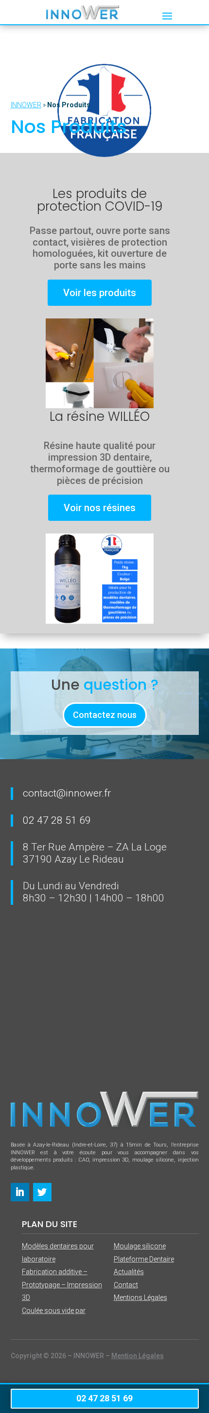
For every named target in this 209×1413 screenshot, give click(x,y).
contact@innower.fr (67, 793)
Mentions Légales (140, 1297)
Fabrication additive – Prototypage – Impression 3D (62, 1284)
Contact (126, 1285)
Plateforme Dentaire (144, 1259)
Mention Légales (137, 1356)
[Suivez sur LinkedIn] (20, 1192)
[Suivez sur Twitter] (42, 1192)
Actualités (129, 1272)
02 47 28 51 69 (57, 820)
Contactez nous (105, 715)
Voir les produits (99, 293)
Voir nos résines (100, 508)
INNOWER (26, 105)
